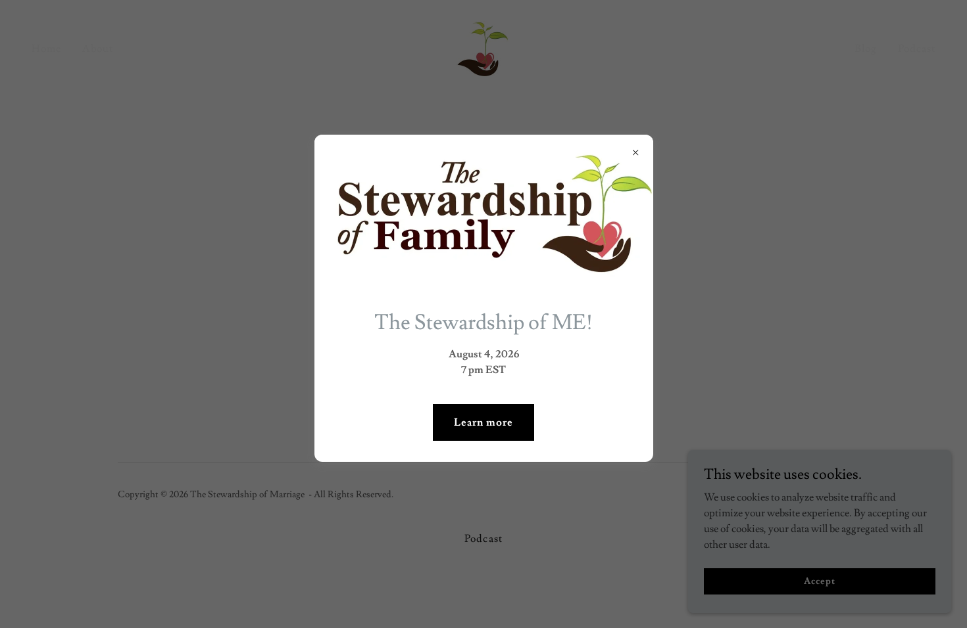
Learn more (483, 422)
